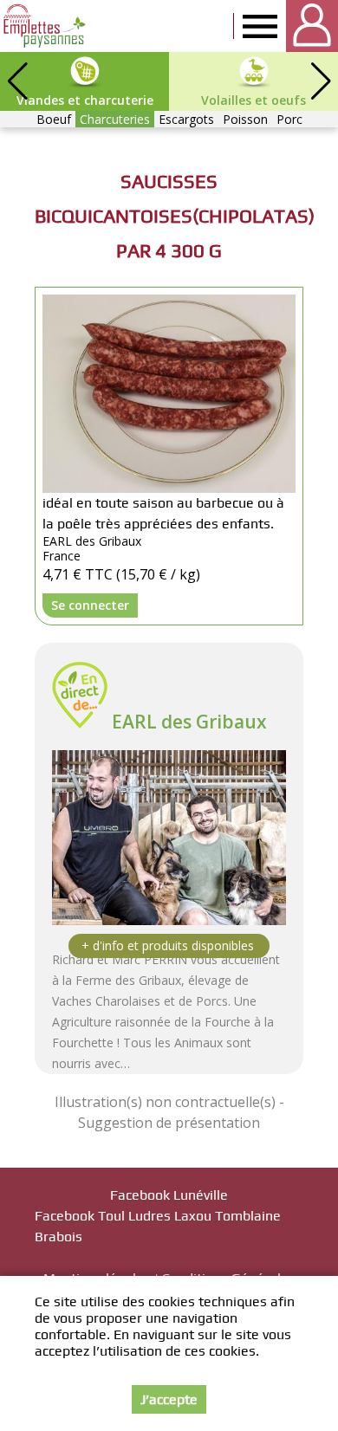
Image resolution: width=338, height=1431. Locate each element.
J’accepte (169, 1399)
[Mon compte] (312, 26)
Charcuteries (115, 119)
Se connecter (90, 605)
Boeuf (53, 119)
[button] (320, 81)
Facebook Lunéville (169, 1195)
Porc (289, 119)
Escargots (186, 119)
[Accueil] (45, 26)
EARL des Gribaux (189, 721)
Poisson (245, 119)
